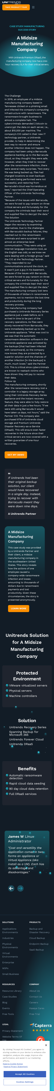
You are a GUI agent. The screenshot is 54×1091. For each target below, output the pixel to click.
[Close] (46, 1045)
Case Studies (9, 996)
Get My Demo (15, 454)
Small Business (10, 974)
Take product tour (16, 7)
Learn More (18, 608)
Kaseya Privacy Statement (16, 1066)
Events (6, 1008)
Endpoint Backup (39, 944)
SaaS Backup (36, 949)
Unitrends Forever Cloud (26, 739)
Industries (8, 938)
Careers (33, 1002)
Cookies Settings (25, 1082)
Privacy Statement (12, 1031)
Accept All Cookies (25, 1074)
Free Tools (8, 1014)
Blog (4, 1002)
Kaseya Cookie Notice (13, 1064)
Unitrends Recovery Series (27, 727)
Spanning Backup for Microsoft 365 (23, 733)
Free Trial (34, 1014)
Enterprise (8, 962)
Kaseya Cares (36, 1008)
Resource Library (11, 990)
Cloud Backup (37, 938)
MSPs (5, 968)
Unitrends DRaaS (21, 744)
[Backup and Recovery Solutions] (11, 2)
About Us (34, 990)
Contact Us (35, 996)
